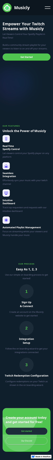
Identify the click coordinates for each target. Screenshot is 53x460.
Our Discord (26, 441)
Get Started (26, 57)
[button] (47, 7)
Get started (26, 431)
